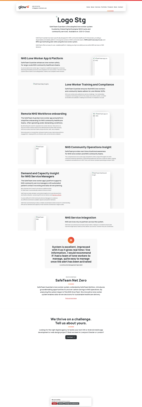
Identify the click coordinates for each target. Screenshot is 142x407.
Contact (120, 7)
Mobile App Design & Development (29, 368)
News (115, 7)
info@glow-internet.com (39, 8)
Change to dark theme (121, 385)
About (92, 7)
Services (97, 7)
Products (110, 7)
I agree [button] (54, 403)
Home (88, 7)
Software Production (25, 370)
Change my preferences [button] (71, 403)
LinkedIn (123, 403)
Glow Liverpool (119, 368)
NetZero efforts (57, 195)
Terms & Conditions (31, 402)
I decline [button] (60, 403)
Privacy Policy (38, 402)
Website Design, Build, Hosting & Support (68, 368)
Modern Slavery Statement (47, 402)
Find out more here (71, 298)
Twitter (120, 403)
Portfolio (104, 7)
